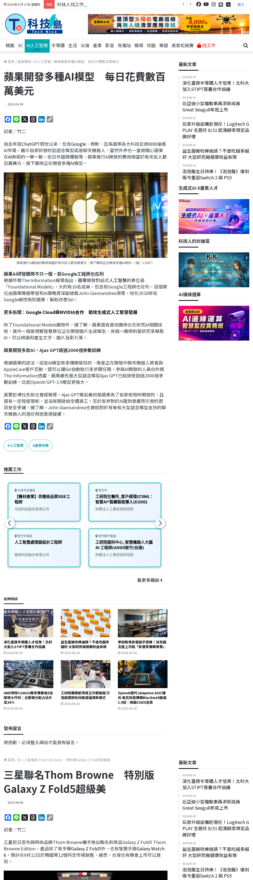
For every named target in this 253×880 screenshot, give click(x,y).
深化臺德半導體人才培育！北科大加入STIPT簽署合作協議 (28, 644)
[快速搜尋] (245, 45)
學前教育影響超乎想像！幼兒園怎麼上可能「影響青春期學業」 (142, 644)
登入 (240, 4)
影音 (109, 45)
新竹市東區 (24, 536)
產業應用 (24, 61)
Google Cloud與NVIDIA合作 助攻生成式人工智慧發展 (81, 312)
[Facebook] (198, 4)
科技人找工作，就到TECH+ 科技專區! (94, 4)
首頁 (11, 61)
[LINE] (221, 4)
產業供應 (42, 445)
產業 (97, 45)
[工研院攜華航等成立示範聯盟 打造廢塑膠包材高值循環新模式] (85, 674)
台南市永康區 (26, 490)
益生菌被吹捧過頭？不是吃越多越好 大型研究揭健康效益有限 (85, 644)
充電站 (124, 45)
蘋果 (82, 280)
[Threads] (228, 4)
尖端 (85, 45)
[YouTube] (206, 4)
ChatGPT (30, 144)
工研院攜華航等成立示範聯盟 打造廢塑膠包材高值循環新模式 (85, 695)
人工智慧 (118, 280)
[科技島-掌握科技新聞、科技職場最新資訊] (34, 24)
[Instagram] (213, 4)
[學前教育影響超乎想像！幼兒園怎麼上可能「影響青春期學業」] (143, 623)
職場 (138, 45)
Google (78, 144)
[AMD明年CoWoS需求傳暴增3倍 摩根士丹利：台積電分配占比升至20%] (28, 674)
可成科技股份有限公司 (32, 509)
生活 (72, 45)
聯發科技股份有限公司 (32, 555)
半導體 (58, 45)
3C (20, 45)
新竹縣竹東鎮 (107, 536)
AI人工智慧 (37, 45)
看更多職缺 (148, 580)
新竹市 (102, 490)
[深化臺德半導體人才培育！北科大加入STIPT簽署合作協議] (28, 623)
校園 (151, 45)
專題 (163, 45)
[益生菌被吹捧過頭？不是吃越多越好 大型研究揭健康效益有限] (85, 623)
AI (10, 156)
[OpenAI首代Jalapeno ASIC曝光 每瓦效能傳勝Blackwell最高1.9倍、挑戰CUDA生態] (143, 674)
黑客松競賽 (182, 45)
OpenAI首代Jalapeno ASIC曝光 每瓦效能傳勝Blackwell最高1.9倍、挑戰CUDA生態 (142, 697)
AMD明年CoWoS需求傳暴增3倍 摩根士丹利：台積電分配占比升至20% (28, 697)
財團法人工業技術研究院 (114, 509)
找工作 (208, 45)
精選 (9, 45)
